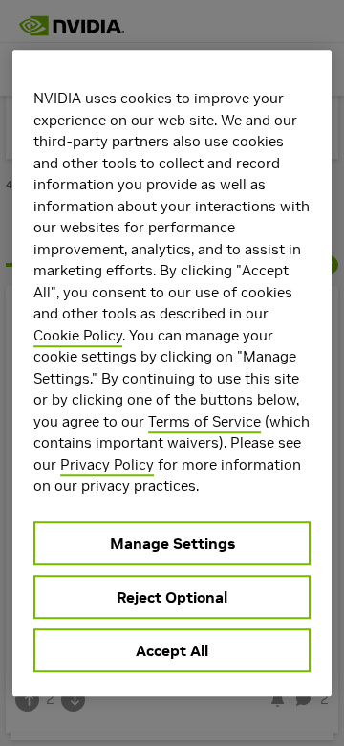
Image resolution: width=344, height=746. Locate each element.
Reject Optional (172, 596)
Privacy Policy (107, 464)
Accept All (172, 650)
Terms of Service (204, 421)
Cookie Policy (77, 335)
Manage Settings (172, 543)
